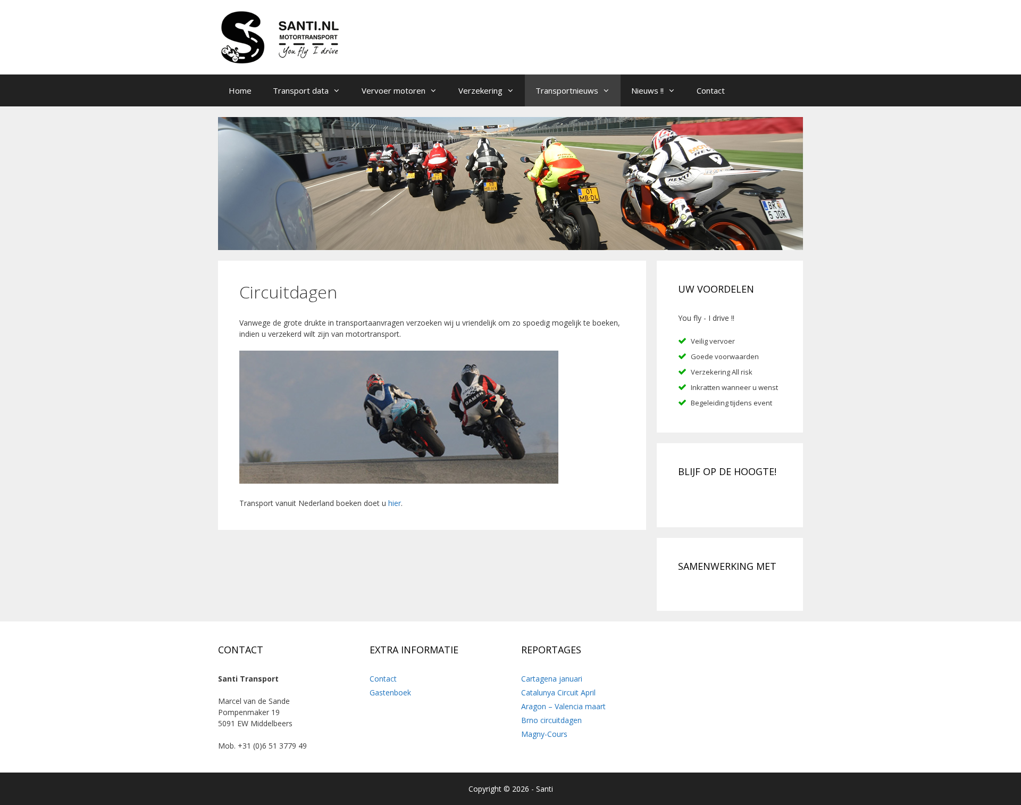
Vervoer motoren (393, 90)
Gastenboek (390, 692)
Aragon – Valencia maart (563, 706)
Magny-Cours (544, 734)
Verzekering (480, 90)
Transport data (301, 90)
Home (240, 90)
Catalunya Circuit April (558, 692)
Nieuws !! (647, 90)
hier (394, 503)
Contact (711, 90)
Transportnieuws (566, 90)
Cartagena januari (551, 679)
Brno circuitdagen (551, 720)
